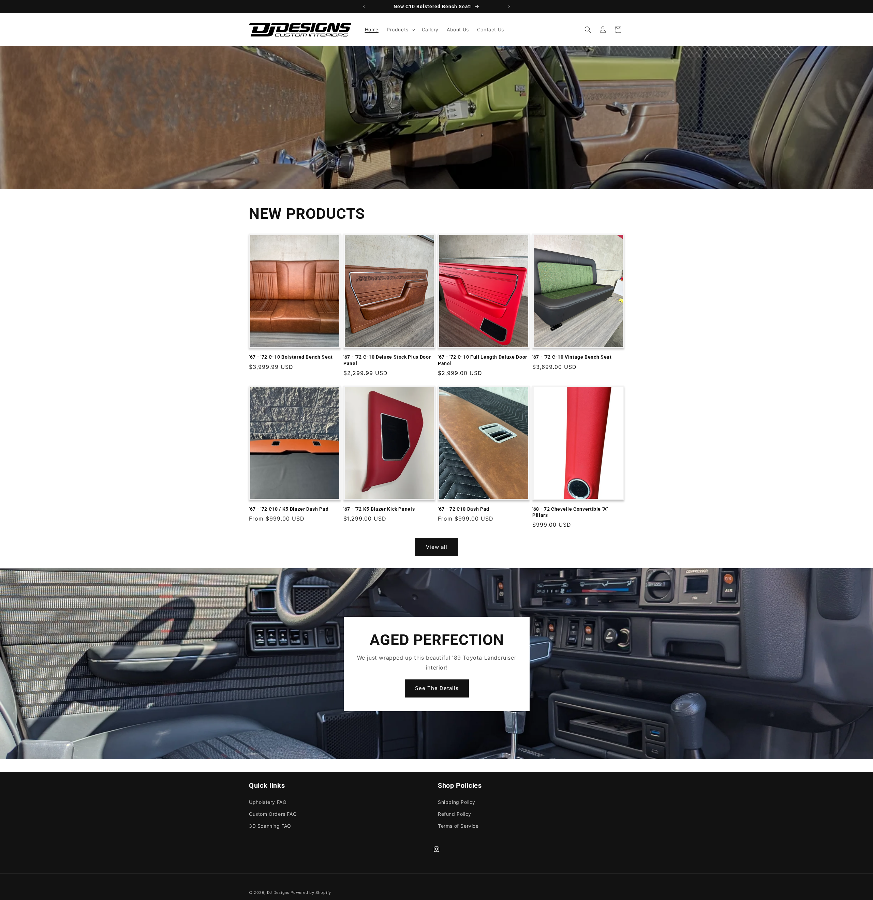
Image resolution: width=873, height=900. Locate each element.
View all (436, 547)
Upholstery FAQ (267, 802)
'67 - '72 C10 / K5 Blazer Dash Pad (288, 509)
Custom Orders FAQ (273, 813)
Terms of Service (458, 825)
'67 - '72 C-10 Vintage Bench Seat (572, 357)
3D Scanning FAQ (270, 825)
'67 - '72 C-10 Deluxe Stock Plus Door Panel (387, 360)
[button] (400, 29)
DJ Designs (278, 892)
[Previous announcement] (363, 6)
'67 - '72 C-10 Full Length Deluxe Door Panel (482, 360)
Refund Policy (454, 813)
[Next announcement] (509, 6)
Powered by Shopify (311, 892)
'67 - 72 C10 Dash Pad (463, 509)
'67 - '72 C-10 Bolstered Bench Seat (291, 357)
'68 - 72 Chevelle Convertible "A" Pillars (570, 512)
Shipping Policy (456, 802)
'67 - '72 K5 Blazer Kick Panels (379, 509)
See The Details (436, 688)
